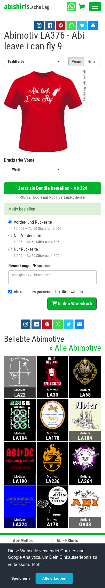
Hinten (92, 61)
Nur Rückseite (36, 252)
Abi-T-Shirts (67, 540)
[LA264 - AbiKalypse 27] (85, 458)
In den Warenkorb (74, 303)
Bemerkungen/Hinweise (29, 265)
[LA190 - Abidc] (20, 458)
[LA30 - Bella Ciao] (52, 371)
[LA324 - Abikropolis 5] (20, 501)
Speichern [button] (20, 578)
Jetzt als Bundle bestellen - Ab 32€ (52, 188)
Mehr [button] (37, 564)
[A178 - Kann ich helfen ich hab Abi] (52, 501)
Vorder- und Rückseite (37, 225)
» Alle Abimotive (75, 347)
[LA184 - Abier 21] (85, 415)
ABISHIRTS (27, 6)
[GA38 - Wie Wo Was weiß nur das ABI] (85, 501)
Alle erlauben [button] (54, 578)
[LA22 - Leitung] (20, 371)
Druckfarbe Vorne (19, 160)
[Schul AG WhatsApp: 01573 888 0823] (71, 6)
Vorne (76, 61)
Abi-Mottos (23, 540)
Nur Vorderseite (36, 238)
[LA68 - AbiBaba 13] (85, 371)
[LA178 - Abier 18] (52, 415)
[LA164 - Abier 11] (20, 415)
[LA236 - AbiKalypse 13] (52, 458)
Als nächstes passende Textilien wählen (48, 291)
